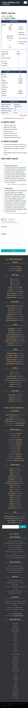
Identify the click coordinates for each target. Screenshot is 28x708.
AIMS (15, 648)
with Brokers (15, 483)
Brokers (15, 362)
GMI (15, 638)
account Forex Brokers (15, 316)
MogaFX (15, 650)
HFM (15, 646)
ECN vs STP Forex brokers (15, 545)
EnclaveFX (15, 698)
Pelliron (15, 685)
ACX (15, 675)
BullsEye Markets (15, 630)
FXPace (15, 634)
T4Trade (15, 656)
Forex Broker (15, 614)
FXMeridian (15, 694)
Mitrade (15, 665)
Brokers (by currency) (15, 419)
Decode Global (15, 632)
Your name (4, 227)
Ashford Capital (15, 654)
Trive (15, 636)
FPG (15, 642)
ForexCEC (15, 691)
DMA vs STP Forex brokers (15, 549)
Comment (3, 234)
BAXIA (15, 673)
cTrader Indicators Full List (15, 572)
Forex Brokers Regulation (15, 580)
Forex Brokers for (15, 425)
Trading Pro (15, 644)
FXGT (15, 652)
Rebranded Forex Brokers (15, 593)
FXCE (15, 681)
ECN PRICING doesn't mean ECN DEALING (15, 543)
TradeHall (15, 679)
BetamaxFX (15, 625)
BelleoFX (15, 640)
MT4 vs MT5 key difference (15, 566)
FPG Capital (15, 623)
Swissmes (15, 658)
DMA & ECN (15, 337)
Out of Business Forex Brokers (15, 591)
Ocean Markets (15, 671)
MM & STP (15, 335)
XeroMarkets (15, 663)
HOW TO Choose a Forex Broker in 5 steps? (15, 601)
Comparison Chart (15, 343)
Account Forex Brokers (15, 516)
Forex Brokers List (11, 2)
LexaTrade (15, 669)
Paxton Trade (15, 660)
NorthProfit (15, 696)
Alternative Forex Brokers (15, 380)
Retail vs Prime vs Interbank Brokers (15, 558)
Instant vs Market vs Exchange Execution (15, 556)
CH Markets (15, 627)
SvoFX (15, 683)
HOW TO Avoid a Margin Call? (15, 607)
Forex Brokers (15, 266)
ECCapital (15, 667)
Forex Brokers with (15, 423)
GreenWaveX (15, 677)
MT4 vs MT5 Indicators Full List (15, 570)
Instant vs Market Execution (15, 541)
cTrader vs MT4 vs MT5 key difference (15, 568)
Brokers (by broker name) (15, 421)
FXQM (15, 687)
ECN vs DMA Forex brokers (15, 547)
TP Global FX (15, 689)
